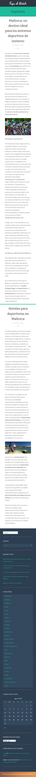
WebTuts (31, 774)
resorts (6, 671)
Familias (6, 628)
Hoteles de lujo (9, 643)
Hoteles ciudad (9, 639)
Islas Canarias (8, 653)
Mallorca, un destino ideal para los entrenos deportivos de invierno (18, 31)
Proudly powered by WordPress (10, 774)
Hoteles (6, 635)
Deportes (7, 621)
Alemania (7, 600)
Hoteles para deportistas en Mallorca (18, 314)
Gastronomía (8, 632)
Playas (6, 664)
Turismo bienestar (9, 682)
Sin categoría (8, 678)
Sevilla (6, 675)
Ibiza (5, 650)
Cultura (6, 617)
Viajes (6, 686)
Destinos (7, 625)
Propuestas (8, 668)
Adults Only (7, 596)
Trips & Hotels (18, 3)
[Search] (30, 545)
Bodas (6, 607)
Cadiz (6, 610)
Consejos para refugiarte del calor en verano (16, 572)
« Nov (4, 728)
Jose (4, 753)
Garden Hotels (22, 288)
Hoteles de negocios (10, 646)
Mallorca (7, 657)
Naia (22, 45)
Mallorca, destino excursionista (12, 583)
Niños (6, 661)
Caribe (6, 614)
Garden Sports (10, 293)
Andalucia (7, 603)
